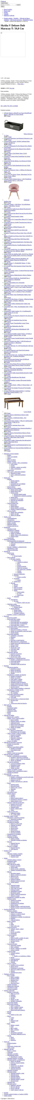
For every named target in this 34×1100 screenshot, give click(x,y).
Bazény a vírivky (11, 1050)
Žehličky (13, 545)
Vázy (12, 476)
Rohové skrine (14, 905)
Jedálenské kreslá (15, 723)
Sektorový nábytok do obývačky (15, 802)
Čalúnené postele (15, 887)
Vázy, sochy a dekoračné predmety (16, 471)
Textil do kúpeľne (12, 935)
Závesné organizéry (12, 989)
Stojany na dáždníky (16, 760)
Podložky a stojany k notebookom (16, 614)
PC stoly (19, 593)
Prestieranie (14, 933)
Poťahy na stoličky (15, 932)
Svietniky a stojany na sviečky (18, 467)
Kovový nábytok (15, 1088)
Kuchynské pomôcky (12, 1004)
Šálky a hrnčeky (15, 1029)
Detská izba (7, 477)
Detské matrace (11, 487)
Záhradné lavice (15, 1075)
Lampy (19, 580)
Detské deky (14, 505)
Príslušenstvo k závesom (17, 968)
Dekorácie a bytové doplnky (11, 453)
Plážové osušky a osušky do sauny (20, 938)
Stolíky (16, 590)
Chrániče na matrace (22, 562)
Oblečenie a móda (12, 604)
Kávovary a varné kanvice (17, 640)
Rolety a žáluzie (11, 921)
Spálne (6, 858)
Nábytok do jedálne (9, 715)
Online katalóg (8, 1095)
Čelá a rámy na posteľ (16, 888)
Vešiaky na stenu (15, 768)
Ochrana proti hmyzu (12, 526)
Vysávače (13, 544)
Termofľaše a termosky (17, 1032)
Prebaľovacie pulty (15, 485)
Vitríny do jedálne (15, 739)
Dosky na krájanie (15, 1005)
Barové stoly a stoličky (13, 717)
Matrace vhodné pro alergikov (18, 875)
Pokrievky (13, 1040)
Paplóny (13, 954)
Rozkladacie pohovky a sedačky (19, 799)
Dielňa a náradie (11, 523)
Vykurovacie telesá (15, 1067)
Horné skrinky (14, 628)
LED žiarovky (14, 844)
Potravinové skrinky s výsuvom (19, 629)
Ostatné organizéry (12, 984)
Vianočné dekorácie (16, 855)
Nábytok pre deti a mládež (14, 488)
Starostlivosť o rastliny (16, 1056)
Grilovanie (10, 1052)
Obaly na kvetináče (12, 456)
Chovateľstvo (10, 520)
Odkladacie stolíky (12, 711)
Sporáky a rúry (14, 646)
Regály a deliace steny (16, 808)
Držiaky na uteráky (16, 677)
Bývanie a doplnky (15, 559)
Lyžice (12, 1017)
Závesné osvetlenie (15, 832)
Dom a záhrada (11, 557)
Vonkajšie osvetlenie (12, 837)
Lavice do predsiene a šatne (18, 763)
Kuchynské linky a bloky (13, 619)
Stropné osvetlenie (15, 831)
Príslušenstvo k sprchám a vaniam (19, 685)
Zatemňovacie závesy (16, 972)
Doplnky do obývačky (13, 775)
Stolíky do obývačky (12, 811)
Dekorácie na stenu (16, 473)
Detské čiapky (17, 610)
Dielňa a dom (7, 517)
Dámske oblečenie (15, 605)
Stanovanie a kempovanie (14, 1046)
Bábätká (9, 479)
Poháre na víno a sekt (16, 1014)
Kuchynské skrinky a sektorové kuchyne (17, 626)
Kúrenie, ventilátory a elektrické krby (17, 547)
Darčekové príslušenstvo (13, 521)
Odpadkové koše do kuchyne (18, 664)
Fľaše (12, 1026)
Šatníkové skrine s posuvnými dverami (21, 908)
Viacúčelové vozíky (12, 987)
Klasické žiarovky (15, 843)
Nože (12, 1019)
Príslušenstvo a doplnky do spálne (16, 897)
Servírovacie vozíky (16, 656)
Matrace (16, 584)
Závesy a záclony (11, 963)
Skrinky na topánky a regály (14, 769)
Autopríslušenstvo (12, 518)
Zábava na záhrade (15, 515)
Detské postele (14, 493)
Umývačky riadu (15, 649)
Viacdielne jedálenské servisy (18, 1034)
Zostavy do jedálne (12, 741)
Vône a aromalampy (16, 468)
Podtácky (13, 995)
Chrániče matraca (15, 953)
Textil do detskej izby (12, 503)
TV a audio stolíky (15, 814)
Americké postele (15, 885)
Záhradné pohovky (15, 1078)
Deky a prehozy (15, 947)
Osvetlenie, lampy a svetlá (11, 816)
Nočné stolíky (20, 592)
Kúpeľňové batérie (15, 696)
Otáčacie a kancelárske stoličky (15, 747)
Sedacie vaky (14, 502)
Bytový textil (17, 560)
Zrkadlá (13, 673)
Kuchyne (6, 616)
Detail (8, 116)
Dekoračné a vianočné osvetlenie (15, 817)
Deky (18, 563)
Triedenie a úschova (9, 974)
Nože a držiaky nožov (16, 1008)
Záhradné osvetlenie (12, 1070)
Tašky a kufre (10, 1047)
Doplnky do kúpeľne (16, 676)
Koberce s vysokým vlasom (18, 914)
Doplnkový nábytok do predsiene (19, 757)
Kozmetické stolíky (12, 708)
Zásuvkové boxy (15, 983)
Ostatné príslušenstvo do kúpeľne (19, 684)
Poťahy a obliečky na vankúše (18, 948)
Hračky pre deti (15, 514)
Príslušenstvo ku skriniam (17, 903)
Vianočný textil (14, 856)
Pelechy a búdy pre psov (23, 602)
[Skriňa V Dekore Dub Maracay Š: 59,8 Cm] (13, 56)
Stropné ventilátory (12, 835)
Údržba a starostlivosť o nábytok (19, 781)
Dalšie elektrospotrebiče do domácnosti (21, 542)
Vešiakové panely (15, 766)
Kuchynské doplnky (12, 1002)
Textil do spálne (11, 951)
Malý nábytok (7, 705)
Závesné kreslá (14, 1081)
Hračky (12, 554)
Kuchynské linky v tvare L (18, 625)
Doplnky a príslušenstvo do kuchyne (20, 659)
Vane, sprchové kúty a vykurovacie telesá (18, 699)
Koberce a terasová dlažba (17, 1062)
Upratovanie (10, 538)
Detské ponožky (18, 611)
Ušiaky (12, 790)
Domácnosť (7, 527)
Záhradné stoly (11, 1082)
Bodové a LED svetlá (16, 823)
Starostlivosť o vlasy (12, 548)
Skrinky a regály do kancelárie (15, 753)
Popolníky (13, 996)
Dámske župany (18, 607)
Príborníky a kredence (16, 738)
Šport (8, 1044)
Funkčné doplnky (11, 1043)
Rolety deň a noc (15, 926)
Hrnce (12, 1037)
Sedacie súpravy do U (16, 801)
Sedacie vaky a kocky (16, 787)
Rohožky (13, 918)
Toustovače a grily (15, 647)
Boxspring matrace (15, 873)
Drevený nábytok (15, 1087)
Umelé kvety (10, 470)
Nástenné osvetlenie (16, 825)
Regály (9, 712)
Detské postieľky (15, 480)
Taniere (12, 1031)
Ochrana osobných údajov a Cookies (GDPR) (16, 1094)
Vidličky (13, 1022)
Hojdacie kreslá (15, 784)
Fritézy (12, 638)
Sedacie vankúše (15, 950)
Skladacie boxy (15, 980)
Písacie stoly (7, 11)
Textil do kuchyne (12, 927)
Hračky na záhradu (15, 1061)
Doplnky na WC (15, 691)
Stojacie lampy (14, 828)
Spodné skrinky (15, 632)
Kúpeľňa (16, 575)
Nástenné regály (11, 709)
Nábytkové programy (16, 805)
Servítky (13, 998)
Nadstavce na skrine (16, 900)
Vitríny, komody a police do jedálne (16, 733)
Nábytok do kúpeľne (12, 667)
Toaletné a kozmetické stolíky (18, 870)
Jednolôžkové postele (16, 891)
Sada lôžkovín (14, 960)
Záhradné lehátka (15, 1076)
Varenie (9, 1035)
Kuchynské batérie (15, 661)
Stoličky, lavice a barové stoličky (15, 718)
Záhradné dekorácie (16, 1069)
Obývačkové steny (12, 792)
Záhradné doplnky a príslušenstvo (16, 1059)
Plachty (19, 565)
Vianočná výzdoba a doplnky (15, 853)
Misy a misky (14, 1028)
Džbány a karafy (15, 1025)
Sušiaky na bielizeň (16, 533)
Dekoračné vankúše (16, 945)
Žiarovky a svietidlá (12, 846)
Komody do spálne (15, 865)
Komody (9, 706)
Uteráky (19, 571)
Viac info (11, 88)
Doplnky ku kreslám (16, 748)
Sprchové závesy (15, 687)
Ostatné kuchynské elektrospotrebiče (20, 643)
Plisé (12, 923)
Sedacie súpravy (18, 589)
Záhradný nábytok (9, 1049)
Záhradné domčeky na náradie (15, 1058)
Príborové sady (14, 1020)
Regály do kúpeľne (16, 670)
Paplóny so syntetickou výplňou (22, 956)
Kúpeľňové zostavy (16, 668)
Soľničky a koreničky (16, 1001)
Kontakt (6, 1092)
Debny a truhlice (15, 977)
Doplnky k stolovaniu (13, 992)
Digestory (13, 637)
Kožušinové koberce (16, 915)
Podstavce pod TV (15, 780)
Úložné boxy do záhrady (17, 1065)
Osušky (13, 936)
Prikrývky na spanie (22, 568)
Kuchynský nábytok (12, 652)
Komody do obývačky (16, 804)
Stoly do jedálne (11, 729)
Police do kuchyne (15, 655)
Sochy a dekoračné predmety (18, 474)
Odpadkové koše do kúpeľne (18, 682)
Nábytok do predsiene (16, 20)
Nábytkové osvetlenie (16, 778)
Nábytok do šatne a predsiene (11, 754)
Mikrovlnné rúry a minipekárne (19, 641)
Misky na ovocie (15, 993)
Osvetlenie (16, 578)
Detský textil (14, 482)
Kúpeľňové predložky (16, 681)
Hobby (9, 598)
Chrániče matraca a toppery (14, 859)
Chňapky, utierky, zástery (17, 929)
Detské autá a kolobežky (17, 512)
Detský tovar (10, 553)
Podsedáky (13, 1064)
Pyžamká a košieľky (19, 613)
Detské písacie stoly (16, 491)
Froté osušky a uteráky (16, 679)
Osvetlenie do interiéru (13, 822)
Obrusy (12, 930)
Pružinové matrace (15, 879)
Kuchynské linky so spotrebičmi (19, 623)
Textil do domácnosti (9, 909)
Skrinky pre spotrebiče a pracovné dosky (21, 631)
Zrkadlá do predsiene (12, 772)
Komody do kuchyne (16, 653)
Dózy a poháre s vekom (17, 1007)
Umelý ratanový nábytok (17, 1090)
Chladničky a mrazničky (17, 635)
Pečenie (9, 1011)
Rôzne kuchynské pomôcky (18, 1010)
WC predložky (14, 693)
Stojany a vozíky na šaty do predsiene (20, 759)
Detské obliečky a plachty (17, 508)
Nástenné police (15, 807)
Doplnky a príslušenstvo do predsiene (17, 756)
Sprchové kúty (14, 700)
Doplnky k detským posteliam (18, 509)
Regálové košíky (15, 978)
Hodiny (9, 455)
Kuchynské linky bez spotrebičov (19, 622)
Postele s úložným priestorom (18, 894)
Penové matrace (15, 878)
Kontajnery (10, 745)
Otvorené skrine (15, 902)
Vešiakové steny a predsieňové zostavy (17, 771)
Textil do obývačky (12, 944)
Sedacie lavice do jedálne (17, 726)
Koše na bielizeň (15, 532)
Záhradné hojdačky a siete (17, 1073)
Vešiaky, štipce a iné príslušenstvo (19, 535)
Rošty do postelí (18, 587)
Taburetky (16, 596)
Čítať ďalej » (20, 84)
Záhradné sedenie (11, 1072)
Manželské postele (15, 893)
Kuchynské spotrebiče (13, 634)
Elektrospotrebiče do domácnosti (15, 541)
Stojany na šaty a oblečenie (18, 868)
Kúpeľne (6, 665)
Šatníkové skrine (11, 899)
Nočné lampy (14, 826)
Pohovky (13, 796)
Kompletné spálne (12, 861)
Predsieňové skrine (28, 20)
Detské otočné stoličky (16, 490)
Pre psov (16, 601)
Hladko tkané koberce (16, 912)
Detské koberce (15, 506)
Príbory (9, 1016)
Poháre (9, 1013)
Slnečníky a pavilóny (12, 1053)
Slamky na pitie (15, 999)
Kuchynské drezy (15, 662)
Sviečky (13, 465)
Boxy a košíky (11, 975)
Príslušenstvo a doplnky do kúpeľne (16, 674)
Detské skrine (14, 497)
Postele (6, 12)
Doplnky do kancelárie (13, 744)
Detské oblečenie (15, 608)
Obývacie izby (8, 774)
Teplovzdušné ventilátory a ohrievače (20, 688)
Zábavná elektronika (12, 550)
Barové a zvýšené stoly (17, 730)
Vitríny (9, 714)
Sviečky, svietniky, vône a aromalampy (17, 462)
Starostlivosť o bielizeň (13, 530)
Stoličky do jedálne (16, 727)
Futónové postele (15, 890)
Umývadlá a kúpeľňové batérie (15, 694)
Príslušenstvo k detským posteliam (23, 496)
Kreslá (9, 783)
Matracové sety (14, 876)
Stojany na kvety (11, 461)
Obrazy (9, 458)
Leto (8, 852)
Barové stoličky (8, 9)
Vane (12, 702)
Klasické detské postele (20, 494)
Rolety (12, 924)
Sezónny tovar (7, 850)
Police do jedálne (15, 736)
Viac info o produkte (9, 106)
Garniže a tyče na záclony (17, 965)
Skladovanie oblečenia (13, 986)
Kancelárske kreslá (15, 750)
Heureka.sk (7, 551)
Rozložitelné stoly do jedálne (18, 732)
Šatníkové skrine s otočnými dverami (20, 906)
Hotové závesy (14, 966)
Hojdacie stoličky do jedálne (18, 721)
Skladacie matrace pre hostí (18, 881)
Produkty (16, 18)
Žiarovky (9, 841)
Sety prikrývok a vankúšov (24, 569)
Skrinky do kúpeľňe (16, 671)
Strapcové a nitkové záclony (18, 969)
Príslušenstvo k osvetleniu (14, 834)
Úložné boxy (17, 581)
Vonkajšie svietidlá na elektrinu (19, 840)
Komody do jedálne (16, 735)
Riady (8, 1023)
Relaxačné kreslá (15, 786)
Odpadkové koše (11, 529)
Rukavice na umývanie (17, 939)
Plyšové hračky (18, 556)
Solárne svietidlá (15, 838)
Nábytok (13, 583)
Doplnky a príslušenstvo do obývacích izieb (22, 777)
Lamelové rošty (11, 862)
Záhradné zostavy (12, 1084)
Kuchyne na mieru (12, 617)
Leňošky (13, 795)
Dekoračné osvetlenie (16, 819)
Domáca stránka (8, 18)
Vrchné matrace (15, 882)
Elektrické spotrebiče (9, 539)
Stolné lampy (14, 829)
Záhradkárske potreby (13, 1055)
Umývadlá (13, 697)
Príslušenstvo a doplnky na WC (15, 690)
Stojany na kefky (21, 577)
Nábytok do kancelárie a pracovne (13, 742)
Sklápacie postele (15, 896)
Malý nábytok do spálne (13, 864)
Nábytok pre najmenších (17, 500)
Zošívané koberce (15, 920)
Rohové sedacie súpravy (17, 798)
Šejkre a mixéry (15, 644)
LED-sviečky (14, 464)
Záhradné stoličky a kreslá (17, 1079)
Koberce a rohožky (12, 911)
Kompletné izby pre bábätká (18, 483)
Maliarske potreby (12, 524)
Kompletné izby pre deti (17, 499)
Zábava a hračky (11, 511)
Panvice (13, 1038)
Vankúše (6, 14)
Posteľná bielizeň (21, 566)
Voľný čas (6, 1041)
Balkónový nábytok (9, 15)
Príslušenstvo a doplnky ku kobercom (20, 917)
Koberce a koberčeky (19, 574)
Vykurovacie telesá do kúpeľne (19, 703)
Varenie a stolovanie (9, 990)
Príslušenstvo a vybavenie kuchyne (16, 658)
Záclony (13, 971)
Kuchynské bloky (15, 620)
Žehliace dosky (14, 536)
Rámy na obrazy (11, 459)
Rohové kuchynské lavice (17, 724)
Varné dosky (14, 650)
